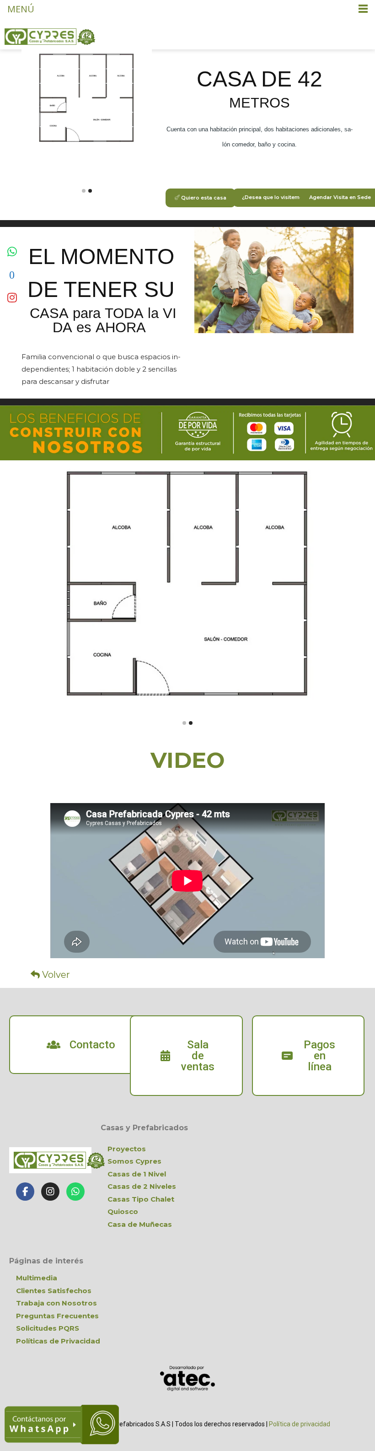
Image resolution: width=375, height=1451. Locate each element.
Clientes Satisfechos (53, 1290)
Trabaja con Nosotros (56, 1303)
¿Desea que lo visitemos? (276, 197)
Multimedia (36, 1277)
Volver (55, 974)
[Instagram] (50, 1191)
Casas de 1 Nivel (136, 1174)
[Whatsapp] (75, 1191)
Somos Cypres (134, 1161)
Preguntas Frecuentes (57, 1315)
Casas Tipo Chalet (140, 1199)
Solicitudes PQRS (47, 1328)
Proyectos (126, 1148)
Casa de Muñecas (139, 1224)
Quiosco (122, 1211)
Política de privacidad (299, 1424)
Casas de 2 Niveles (141, 1186)
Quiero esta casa (203, 197)
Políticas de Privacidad (58, 1341)
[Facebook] (25, 1191)
